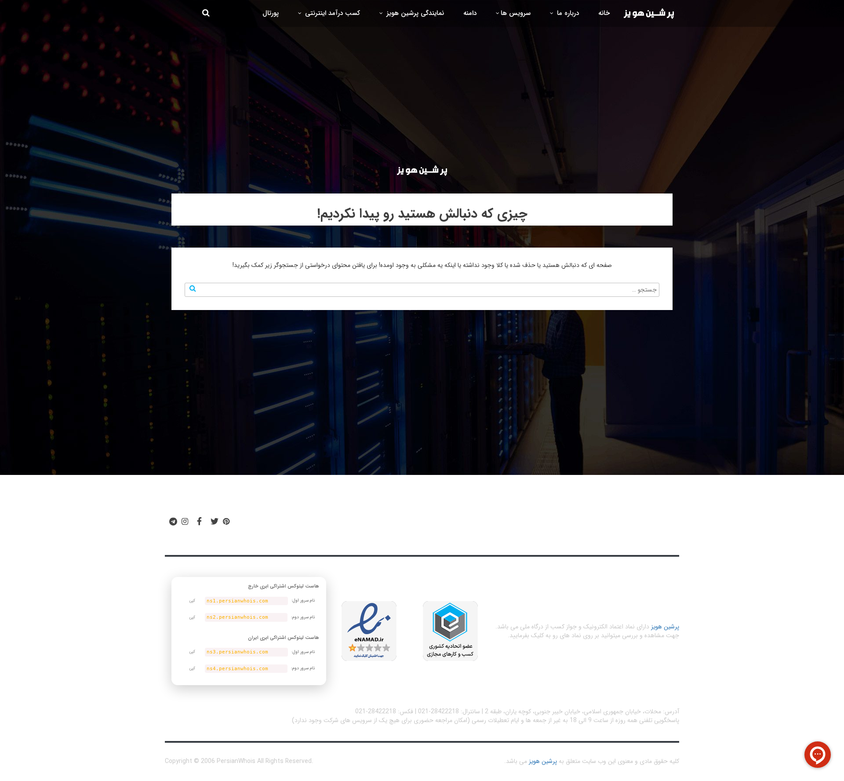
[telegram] (173, 522)
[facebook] (199, 522)
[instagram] (185, 522)
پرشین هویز (665, 626)
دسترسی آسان (564, 525)
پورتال (270, 13)
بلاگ (450, 525)
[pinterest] (226, 522)
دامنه (470, 13)
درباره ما (567, 13)
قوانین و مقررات (497, 525)
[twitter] (214, 522)
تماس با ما (308, 525)
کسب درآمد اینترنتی (331, 13)
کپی (192, 601)
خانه (604, 13)
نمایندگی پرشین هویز (414, 13)
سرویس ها (516, 13)
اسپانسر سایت (405, 525)
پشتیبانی (354, 525)
